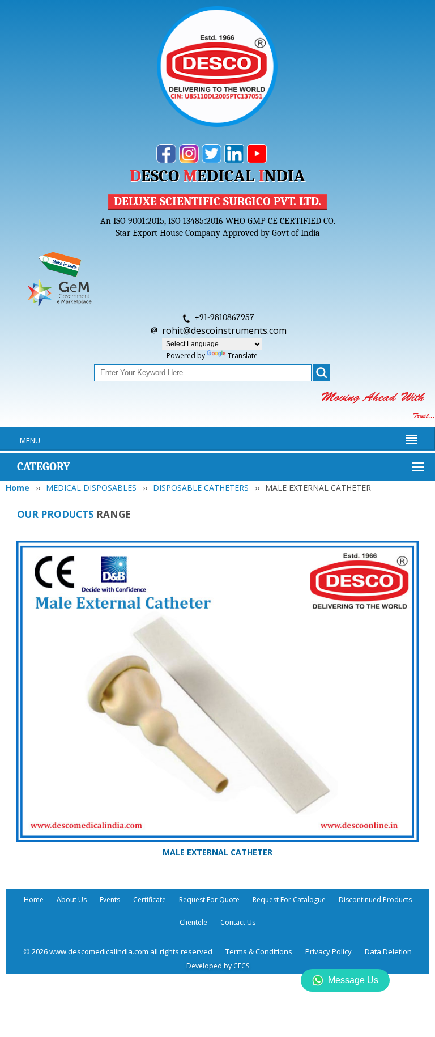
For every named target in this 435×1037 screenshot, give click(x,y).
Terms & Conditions (258, 951)
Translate (243, 355)
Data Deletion (388, 951)
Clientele (193, 922)
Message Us (353, 980)
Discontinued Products (375, 899)
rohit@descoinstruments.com (224, 330)
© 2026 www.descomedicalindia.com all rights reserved (117, 951)
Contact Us (237, 922)
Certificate (149, 899)
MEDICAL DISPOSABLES (91, 487)
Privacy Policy (328, 951)
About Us (72, 899)
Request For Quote (209, 899)
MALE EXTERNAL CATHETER (217, 852)
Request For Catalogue (289, 899)
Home (17, 487)
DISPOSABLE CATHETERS (201, 487)
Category (43, 466)
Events (110, 899)
